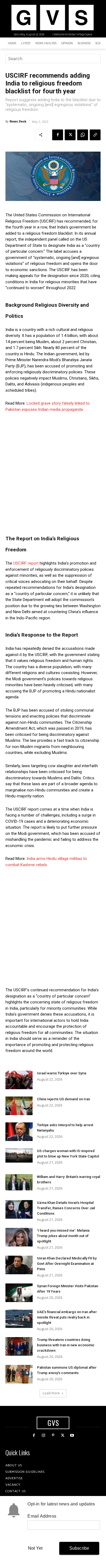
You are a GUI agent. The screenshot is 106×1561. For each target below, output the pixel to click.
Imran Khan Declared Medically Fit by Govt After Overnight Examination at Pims (66, 1263)
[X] (70, 134)
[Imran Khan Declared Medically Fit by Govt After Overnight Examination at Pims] (19, 1265)
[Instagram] (43, 1435)
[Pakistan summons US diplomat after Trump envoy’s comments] (19, 1374)
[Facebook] (57, 134)
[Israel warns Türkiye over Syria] (19, 1080)
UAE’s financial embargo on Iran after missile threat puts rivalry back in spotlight (67, 1317)
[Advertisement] (53, 472)
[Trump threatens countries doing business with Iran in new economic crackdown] (19, 1346)
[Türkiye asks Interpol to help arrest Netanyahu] (19, 1131)
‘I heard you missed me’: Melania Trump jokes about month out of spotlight (63, 1235)
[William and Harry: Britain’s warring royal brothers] (19, 1182)
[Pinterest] (52, 1435)
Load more (51, 1393)
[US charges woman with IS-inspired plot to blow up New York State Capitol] (19, 1155)
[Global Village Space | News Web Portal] (52, 17)
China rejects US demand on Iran (63, 1099)
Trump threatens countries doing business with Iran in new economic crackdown (66, 1345)
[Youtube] (72, 1435)
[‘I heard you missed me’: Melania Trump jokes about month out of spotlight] (19, 1237)
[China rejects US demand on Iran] (19, 1106)
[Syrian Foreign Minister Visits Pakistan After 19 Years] (19, 1292)
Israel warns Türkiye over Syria (61, 1073)
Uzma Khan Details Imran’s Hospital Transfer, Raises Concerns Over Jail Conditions (66, 1208)
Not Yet (35, 1548)
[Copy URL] (95, 134)
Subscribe (79, 1548)
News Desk (18, 121)
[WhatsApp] (82, 134)
